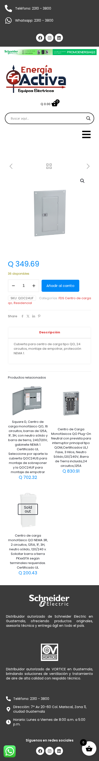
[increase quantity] (34, 286)
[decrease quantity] (13, 286)
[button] (82, 181)
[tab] (49, 332)
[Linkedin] (59, 38)
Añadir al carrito (60, 285)
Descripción (49, 332)
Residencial (23, 303)
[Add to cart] (42, 389)
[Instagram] (49, 38)
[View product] (42, 396)
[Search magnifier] (88, 118)
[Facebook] (40, 38)
